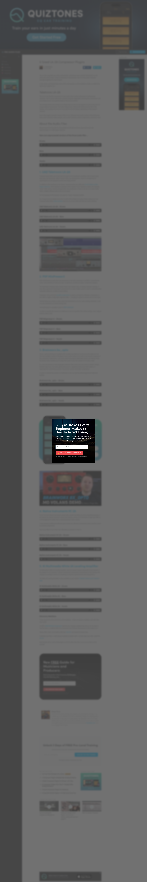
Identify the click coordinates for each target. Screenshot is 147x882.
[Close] (93, 421)
